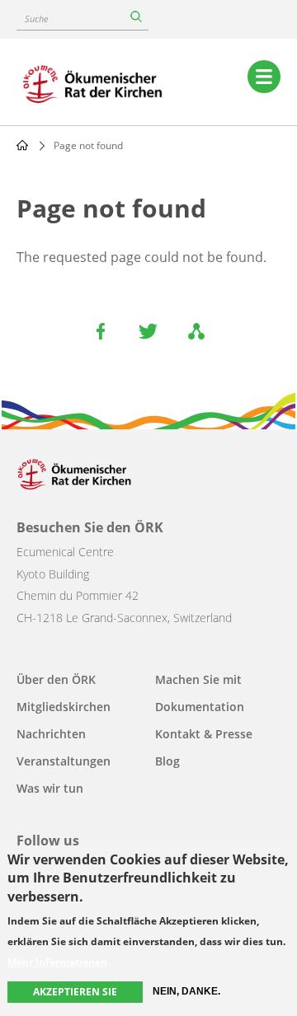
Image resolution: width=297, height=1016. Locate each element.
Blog (167, 761)
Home (22, 145)
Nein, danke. (186, 991)
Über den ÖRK (56, 679)
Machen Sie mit (198, 679)
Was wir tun (49, 788)
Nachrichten (51, 734)
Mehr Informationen (57, 962)
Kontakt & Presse (203, 734)
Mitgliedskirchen (63, 706)
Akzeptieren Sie (75, 992)
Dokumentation (199, 706)
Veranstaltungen (63, 761)
